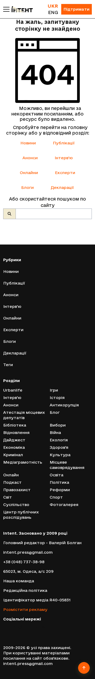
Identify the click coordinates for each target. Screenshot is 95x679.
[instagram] (20, 627)
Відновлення (16, 432)
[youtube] (28, 627)
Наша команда (18, 581)
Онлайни (29, 172)
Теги (8, 364)
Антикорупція (64, 405)
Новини (28, 143)
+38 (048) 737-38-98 (23, 562)
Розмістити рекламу (25, 609)
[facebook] (5, 627)
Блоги (27, 187)
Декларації (62, 187)
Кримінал (13, 454)
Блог (55, 412)
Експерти (65, 172)
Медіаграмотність (22, 462)
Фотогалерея (64, 504)
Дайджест (14, 440)
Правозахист (17, 489)
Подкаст (12, 482)
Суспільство (16, 504)
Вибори (58, 425)
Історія (57, 397)
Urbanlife (12, 390)
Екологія (59, 440)
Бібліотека (14, 425)
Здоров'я (59, 447)
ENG (53, 12)
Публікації (64, 143)
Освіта (56, 475)
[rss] (43, 627)
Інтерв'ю (64, 158)
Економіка (14, 447)
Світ (7, 497)
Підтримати (76, 9)
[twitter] (12, 627)
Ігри (54, 390)
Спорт (56, 497)
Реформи (60, 489)
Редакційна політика (25, 590)
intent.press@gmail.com (28, 552)
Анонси (30, 158)
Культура (60, 454)
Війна (55, 432)
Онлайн (11, 475)
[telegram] (36, 627)
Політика (59, 482)
